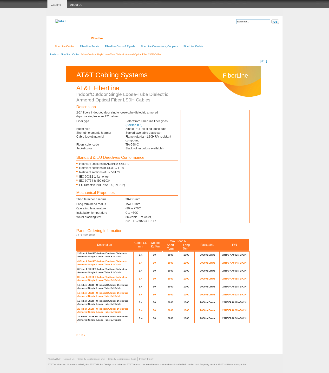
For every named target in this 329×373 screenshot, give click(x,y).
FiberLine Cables (64, 46)
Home (57, 38)
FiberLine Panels (89, 46)
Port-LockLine (185, 38)
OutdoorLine (159, 38)
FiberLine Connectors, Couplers (159, 46)
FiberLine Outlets (194, 46)
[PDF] (263, 61)
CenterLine (118, 38)
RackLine (138, 38)
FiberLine (97, 38)
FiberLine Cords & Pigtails (120, 46)
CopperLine (76, 38)
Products (54, 54)
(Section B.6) (133, 125)
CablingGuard (210, 38)
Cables (75, 54)
